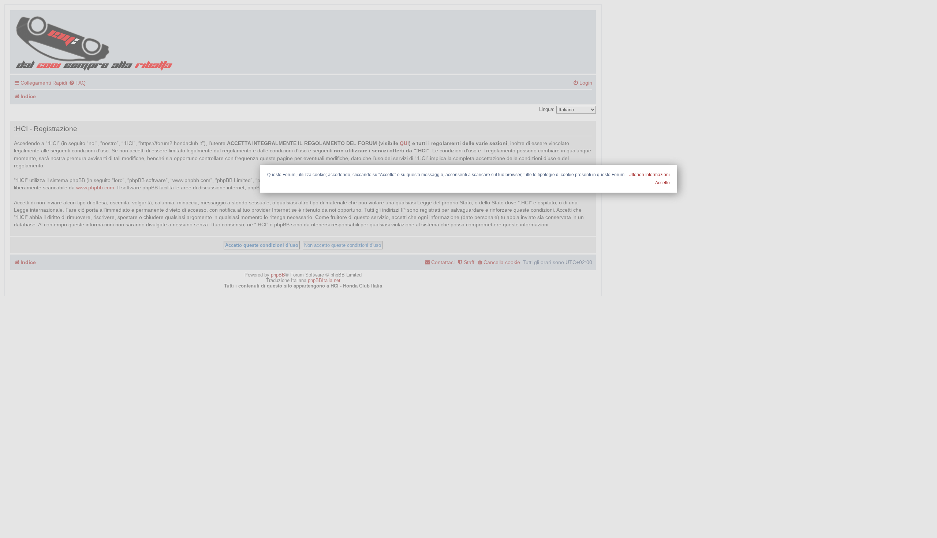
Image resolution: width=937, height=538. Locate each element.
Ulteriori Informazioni (649, 174)
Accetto (662, 182)
